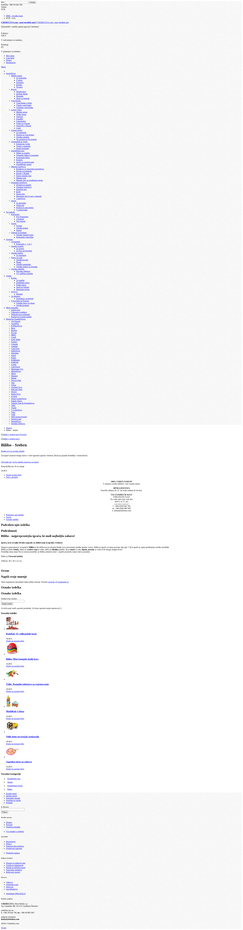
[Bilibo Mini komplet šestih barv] (12, 654)
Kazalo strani (11, 794)
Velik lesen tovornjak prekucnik (22, 736)
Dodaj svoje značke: (9, 599)
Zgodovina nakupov (14, 848)
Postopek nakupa (13, 853)
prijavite (51, 582)
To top (3, 928)
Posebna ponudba (13, 827)
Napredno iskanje (13, 798)
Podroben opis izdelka (15, 515)
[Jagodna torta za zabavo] (12, 757)
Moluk (10, 782)
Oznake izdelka (12, 519)
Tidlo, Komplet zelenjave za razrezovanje (27, 684)
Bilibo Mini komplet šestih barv (22, 659)
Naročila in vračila (13, 800)
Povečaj (23, 434)
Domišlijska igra (13, 779)
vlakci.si (9, 882)
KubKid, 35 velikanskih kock (21, 633)
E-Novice (5, 807)
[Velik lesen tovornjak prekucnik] (12, 732)
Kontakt (9, 803)
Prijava (9, 844)
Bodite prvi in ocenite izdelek (12, 451)
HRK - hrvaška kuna (14, 16)
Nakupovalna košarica (15, 846)
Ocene (8, 517)
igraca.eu (9, 887)
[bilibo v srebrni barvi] (10, 439)
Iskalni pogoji (11, 796)
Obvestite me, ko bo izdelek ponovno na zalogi (20, 462)
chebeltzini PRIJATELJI (16, 894)
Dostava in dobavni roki (15, 863)
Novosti (9, 825)
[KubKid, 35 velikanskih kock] (12, 629)
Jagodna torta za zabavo (19, 761)
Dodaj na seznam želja (15, 641)
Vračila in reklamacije (14, 865)
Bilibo (9, 789)
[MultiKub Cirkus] (12, 706)
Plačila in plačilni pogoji (15, 868)
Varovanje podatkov (14, 870)
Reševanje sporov (13, 872)
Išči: (2, 2)
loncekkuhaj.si (12, 889)
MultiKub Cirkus (15, 711)
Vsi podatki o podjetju (15, 831)
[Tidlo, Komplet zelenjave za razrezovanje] (12, 679)
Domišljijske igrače (15, 786)
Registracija (10, 842)
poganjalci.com (12, 885)
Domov (9, 822)
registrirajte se (63, 582)
